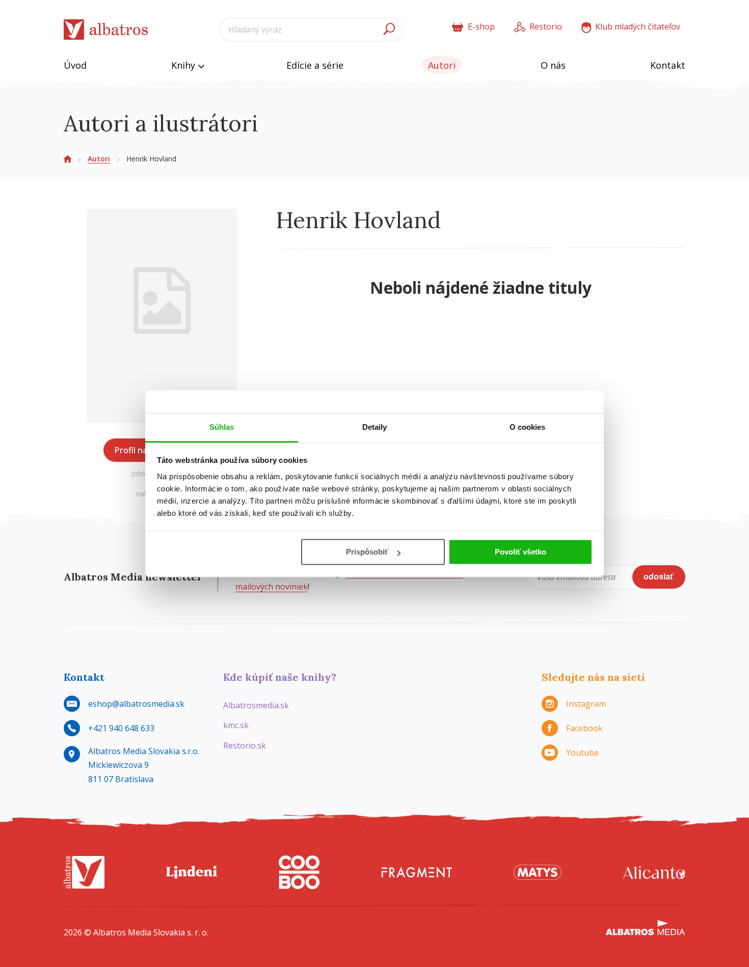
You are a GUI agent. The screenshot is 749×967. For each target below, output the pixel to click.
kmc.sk (236, 725)
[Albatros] (84, 872)
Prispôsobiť (367, 551)
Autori (442, 65)
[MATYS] (537, 872)
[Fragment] (416, 872)
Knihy (184, 65)
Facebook (584, 728)
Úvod (75, 65)
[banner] (106, 29)
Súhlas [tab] (221, 427)
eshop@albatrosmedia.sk (136, 703)
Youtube (582, 752)
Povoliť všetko (520, 551)
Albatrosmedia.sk (256, 705)
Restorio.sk (244, 745)
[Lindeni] (191, 872)
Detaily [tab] (374, 427)
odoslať (659, 576)
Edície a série (314, 65)
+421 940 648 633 (121, 728)
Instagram (586, 703)
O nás (553, 65)
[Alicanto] (654, 872)
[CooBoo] (299, 872)
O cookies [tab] (528, 427)
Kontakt (667, 65)
